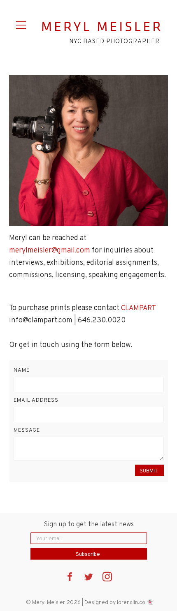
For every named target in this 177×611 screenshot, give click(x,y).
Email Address (36, 400)
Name (22, 370)
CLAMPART (138, 308)
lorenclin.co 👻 (135, 602)
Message (27, 430)
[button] (22, 24)
